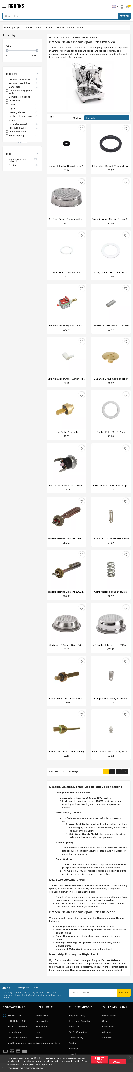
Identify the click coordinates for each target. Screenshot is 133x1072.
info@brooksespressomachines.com (27, 1043)
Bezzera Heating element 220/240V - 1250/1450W (75, 591)
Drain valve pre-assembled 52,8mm (67, 698)
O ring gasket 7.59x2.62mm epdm (111, 485)
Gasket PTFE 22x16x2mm (111, 432)
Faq (38, 1032)
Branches (74, 1054)
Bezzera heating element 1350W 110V (68, 538)
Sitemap (73, 1048)
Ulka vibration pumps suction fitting (67, 379)
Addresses (108, 1032)
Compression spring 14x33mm (110, 591)
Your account (114, 1007)
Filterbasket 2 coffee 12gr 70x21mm (67, 645)
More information (15, 1068)
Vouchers (107, 1037)
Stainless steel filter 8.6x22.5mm (111, 325)
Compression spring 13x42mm (110, 698)
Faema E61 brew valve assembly (67, 751)
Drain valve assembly (66, 432)
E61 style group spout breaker (111, 379)
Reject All (99, 1060)
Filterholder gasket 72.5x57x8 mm (110, 166)
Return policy (76, 1037)
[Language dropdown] (115, 6)
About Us (74, 1026)
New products (43, 1021)
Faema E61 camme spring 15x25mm (112, 751)
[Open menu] (4, 6)
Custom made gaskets (48, 1043)
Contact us (74, 1043)
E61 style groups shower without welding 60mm (74, 219)
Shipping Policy (77, 1015)
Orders (106, 1021)
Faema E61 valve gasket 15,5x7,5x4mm (69, 166)
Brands (39, 1037)
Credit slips (108, 1026)
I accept (117, 1062)
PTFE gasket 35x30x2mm (66, 272)
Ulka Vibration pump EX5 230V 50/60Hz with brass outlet (79, 325)
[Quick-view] (70, 143)
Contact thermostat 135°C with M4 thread (71, 485)
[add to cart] (63, 143)
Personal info (109, 1015)
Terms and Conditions (80, 1021)
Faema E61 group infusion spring (110, 538)
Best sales (107, 118)
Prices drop (42, 1015)
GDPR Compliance (79, 1032)
